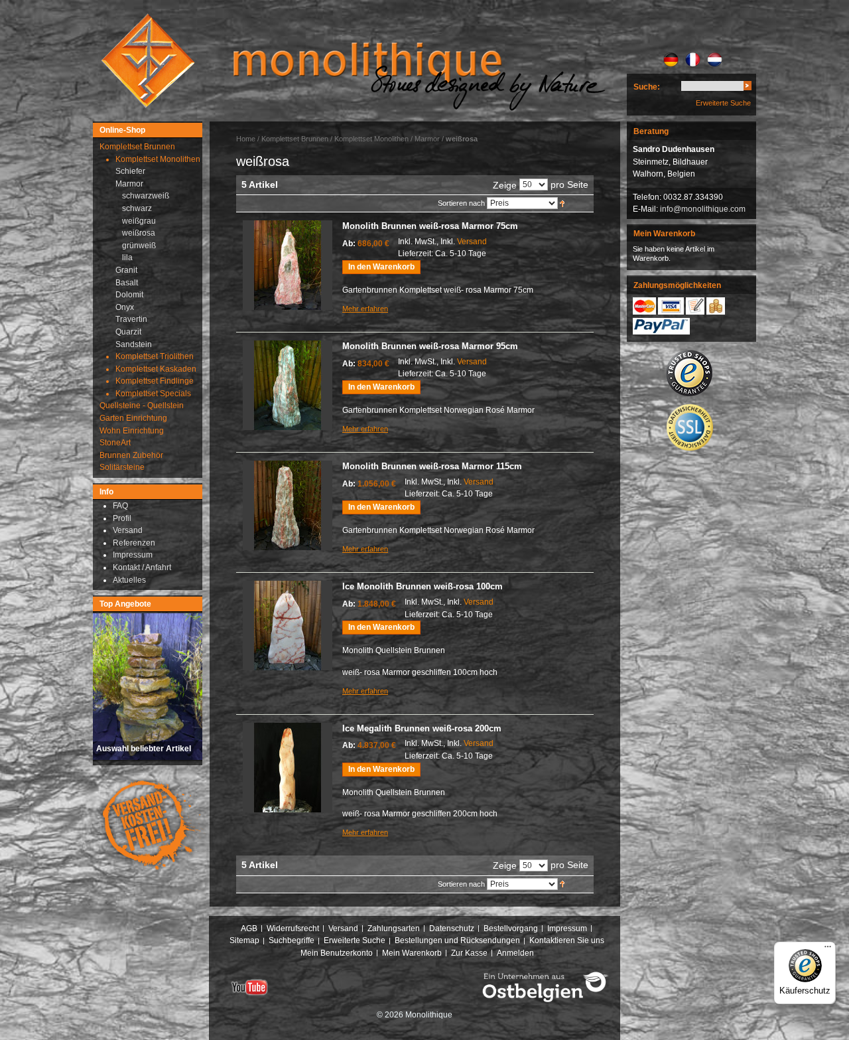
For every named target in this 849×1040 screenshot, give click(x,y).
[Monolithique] (148, 60)
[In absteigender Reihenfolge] (562, 203)
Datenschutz (451, 928)
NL (714, 59)
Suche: (646, 87)
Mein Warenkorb (412, 953)
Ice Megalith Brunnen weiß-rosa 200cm (421, 728)
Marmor (427, 139)
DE (671, 59)
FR (692, 59)
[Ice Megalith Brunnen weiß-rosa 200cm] (287, 767)
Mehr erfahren (365, 309)
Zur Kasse (469, 953)
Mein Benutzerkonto (336, 953)
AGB (249, 928)
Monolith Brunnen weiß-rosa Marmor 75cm (430, 226)
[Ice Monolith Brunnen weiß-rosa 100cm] (287, 625)
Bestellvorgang (511, 928)
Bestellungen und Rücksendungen (457, 940)
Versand (472, 241)
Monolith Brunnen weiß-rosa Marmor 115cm (432, 466)
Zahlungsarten (393, 928)
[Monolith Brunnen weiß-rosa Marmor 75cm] (287, 265)
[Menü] (828, 950)
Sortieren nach (461, 203)
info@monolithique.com (703, 209)
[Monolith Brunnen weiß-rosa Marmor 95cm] (287, 385)
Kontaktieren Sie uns (566, 940)
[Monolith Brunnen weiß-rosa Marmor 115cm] (287, 505)
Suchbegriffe (291, 940)
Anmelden (515, 953)
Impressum (567, 928)
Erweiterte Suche (723, 103)
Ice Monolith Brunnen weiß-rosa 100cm (422, 586)
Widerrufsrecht (293, 928)
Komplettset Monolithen (371, 139)
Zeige (505, 185)
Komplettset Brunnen (294, 139)
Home (245, 139)
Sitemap (244, 940)
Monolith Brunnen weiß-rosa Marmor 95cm (430, 346)
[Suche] (747, 88)
